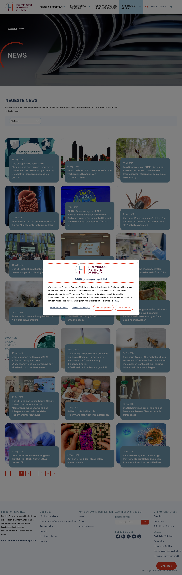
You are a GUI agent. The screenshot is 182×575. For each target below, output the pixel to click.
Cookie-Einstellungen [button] (81, 308)
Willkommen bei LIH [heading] (91, 279)
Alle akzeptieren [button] (103, 307)
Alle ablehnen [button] (124, 307)
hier (116, 301)
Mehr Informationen (59, 308)
